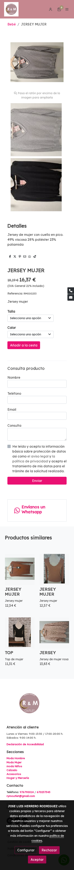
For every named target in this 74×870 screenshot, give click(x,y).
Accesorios (14, 774)
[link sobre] (37, 705)
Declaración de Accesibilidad (25, 744)
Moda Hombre (16, 758)
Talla (11, 311)
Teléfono (14, 393)
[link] (11, 9)
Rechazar (49, 850)
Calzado (12, 770)
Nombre (13, 377)
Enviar (37, 481)
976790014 (27, 792)
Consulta (14, 425)
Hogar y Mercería (18, 777)
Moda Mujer (14, 762)
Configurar (26, 850)
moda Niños (14, 766)
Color (11, 328)
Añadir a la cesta (23, 345)
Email (11, 409)
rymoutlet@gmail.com (21, 796)
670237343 (43, 792)
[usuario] (50, 9)
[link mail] (70, 297)
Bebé (11, 24)
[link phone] (70, 290)
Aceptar (37, 859)
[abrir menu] (67, 9)
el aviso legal (38, 456)
